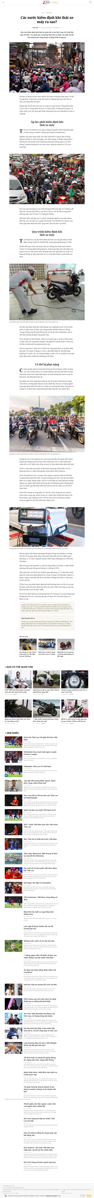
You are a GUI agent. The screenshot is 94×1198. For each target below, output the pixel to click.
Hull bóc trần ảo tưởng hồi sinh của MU (40, 985)
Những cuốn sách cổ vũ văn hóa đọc (39, 941)
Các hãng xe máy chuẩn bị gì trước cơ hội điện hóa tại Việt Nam (27, 654)
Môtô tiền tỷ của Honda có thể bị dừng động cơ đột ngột (65, 654)
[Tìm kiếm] (90, 2)
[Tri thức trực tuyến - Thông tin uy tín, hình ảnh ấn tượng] (50, 2)
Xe (43, 13)
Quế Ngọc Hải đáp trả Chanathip (37, 883)
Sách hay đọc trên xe (28, 618)
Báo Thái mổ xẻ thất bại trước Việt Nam (40, 839)
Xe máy (49, 13)
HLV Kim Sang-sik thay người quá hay (40, 1162)
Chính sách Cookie (51, 1195)
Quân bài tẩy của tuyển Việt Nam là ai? (40, 810)
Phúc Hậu (35, 27)
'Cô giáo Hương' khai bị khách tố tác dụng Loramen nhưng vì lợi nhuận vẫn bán (40, 1089)
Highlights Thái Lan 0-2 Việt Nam (37, 766)
